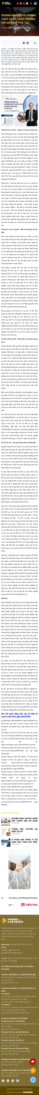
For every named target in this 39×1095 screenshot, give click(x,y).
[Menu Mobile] (35, 3)
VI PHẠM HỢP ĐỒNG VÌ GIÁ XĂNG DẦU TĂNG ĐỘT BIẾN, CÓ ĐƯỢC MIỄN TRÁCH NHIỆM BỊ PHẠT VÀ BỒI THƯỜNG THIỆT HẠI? (24, 840)
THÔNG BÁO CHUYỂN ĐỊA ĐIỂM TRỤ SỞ (24, 830)
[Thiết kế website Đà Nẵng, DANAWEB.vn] (28, 1092)
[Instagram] (12, 1081)
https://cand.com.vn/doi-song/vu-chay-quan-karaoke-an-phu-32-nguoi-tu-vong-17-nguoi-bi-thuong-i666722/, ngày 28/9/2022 (19, 766)
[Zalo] (17, 1081)
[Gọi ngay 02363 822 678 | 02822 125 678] (33, 1070)
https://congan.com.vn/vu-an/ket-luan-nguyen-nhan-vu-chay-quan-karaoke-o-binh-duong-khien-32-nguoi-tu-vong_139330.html (19, 784)
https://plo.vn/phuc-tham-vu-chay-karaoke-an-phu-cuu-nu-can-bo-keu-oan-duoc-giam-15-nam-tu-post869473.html (19, 799)
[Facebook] (3, 1081)
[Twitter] (8, 1081)
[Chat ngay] (33, 1080)
